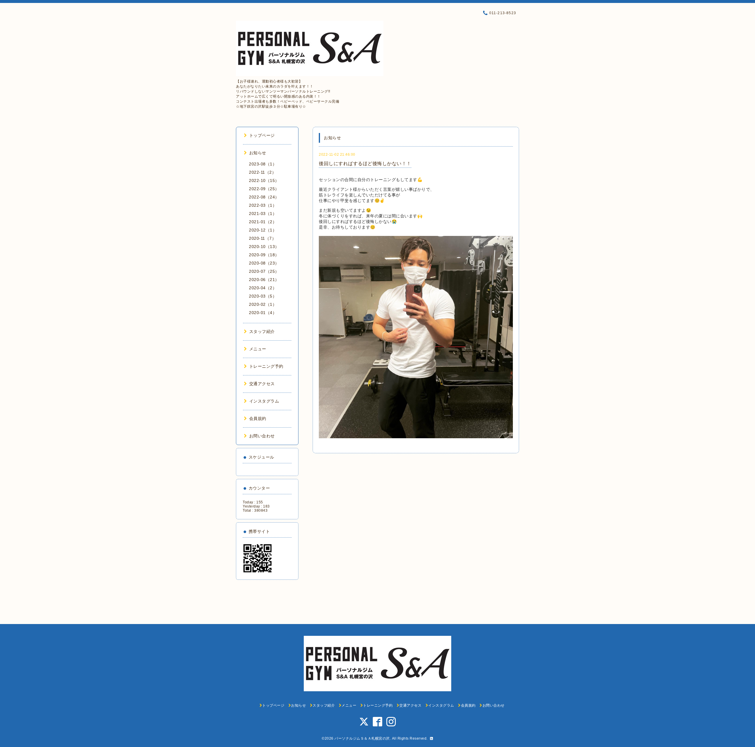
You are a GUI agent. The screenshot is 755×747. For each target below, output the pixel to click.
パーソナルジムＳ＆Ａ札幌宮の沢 (362, 738)
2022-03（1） (263, 205)
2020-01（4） (263, 312)
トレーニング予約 (266, 366)
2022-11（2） (262, 172)
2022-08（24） (264, 197)
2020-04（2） (263, 287)
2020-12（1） (263, 230)
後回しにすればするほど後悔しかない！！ (365, 163)
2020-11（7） (262, 238)
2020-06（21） (264, 279)
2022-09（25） (264, 188)
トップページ (262, 135)
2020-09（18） (264, 254)
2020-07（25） (264, 271)
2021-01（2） (263, 221)
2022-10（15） (264, 180)
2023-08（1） (263, 164)
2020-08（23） (264, 263)
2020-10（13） (264, 246)
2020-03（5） (263, 296)
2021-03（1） (263, 213)
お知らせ (257, 152)
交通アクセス (262, 383)
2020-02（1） (263, 304)
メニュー (257, 349)
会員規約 (257, 418)
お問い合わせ (262, 436)
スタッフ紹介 (262, 331)
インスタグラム (264, 401)
